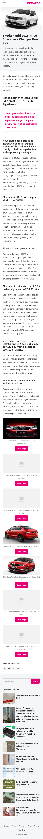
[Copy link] (18, 669)
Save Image (21, 449)
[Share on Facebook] (5, 669)
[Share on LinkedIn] (13, 669)
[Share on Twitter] (9, 669)
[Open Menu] (4, 3)
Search (35, 681)
